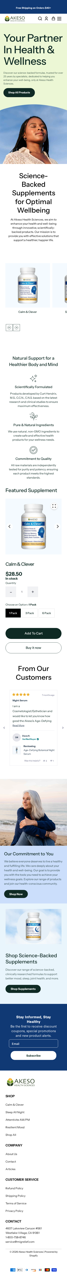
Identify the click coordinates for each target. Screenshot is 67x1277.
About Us (11, 1154)
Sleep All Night (14, 1112)
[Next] (16, 327)
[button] (40, 19)
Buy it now (33, 648)
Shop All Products (19, 92)
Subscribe (33, 1055)
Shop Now (16, 894)
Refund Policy (14, 1188)
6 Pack (46, 613)
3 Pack (29, 613)
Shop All (10, 1135)
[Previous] (9, 526)
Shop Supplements (23, 989)
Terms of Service (15, 1203)
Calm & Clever (14, 1104)
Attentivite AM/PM (17, 1119)
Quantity (10, 583)
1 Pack (13, 613)
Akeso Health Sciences (30, 1251)
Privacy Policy (14, 1211)
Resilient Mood (15, 1127)
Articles (10, 1169)
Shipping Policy (15, 1195)
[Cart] (52, 19)
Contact (10, 1161)
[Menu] (60, 18)
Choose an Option (20, 604)
